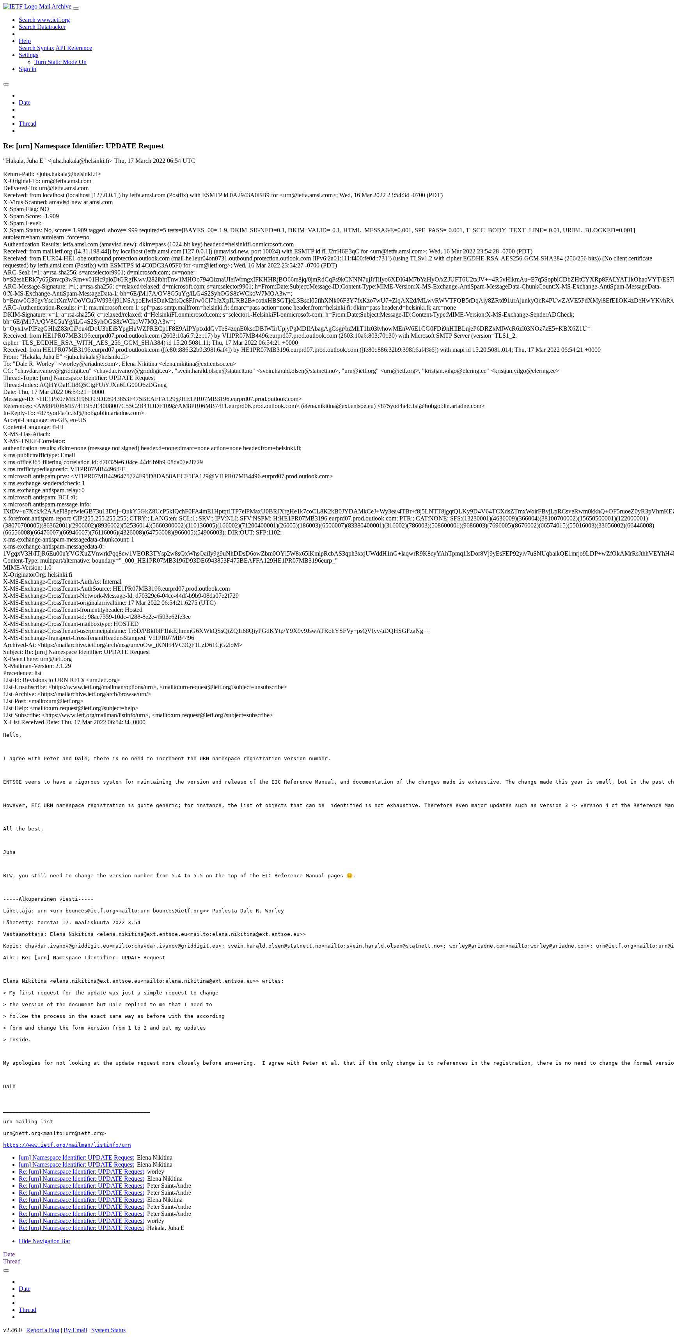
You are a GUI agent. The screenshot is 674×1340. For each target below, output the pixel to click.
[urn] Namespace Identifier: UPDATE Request (76, 1157)
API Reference (73, 48)
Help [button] (25, 40)
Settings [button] (28, 55)
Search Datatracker (42, 26)
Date (24, 102)
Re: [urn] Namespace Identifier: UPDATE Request (81, 1171)
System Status (108, 1330)
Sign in (27, 69)
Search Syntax (36, 48)
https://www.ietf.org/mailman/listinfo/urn (67, 1145)
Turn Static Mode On (60, 62)
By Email (75, 1330)
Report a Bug (42, 1330)
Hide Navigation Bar (44, 1241)
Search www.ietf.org (44, 19)
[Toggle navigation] (76, 8)
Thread (27, 123)
